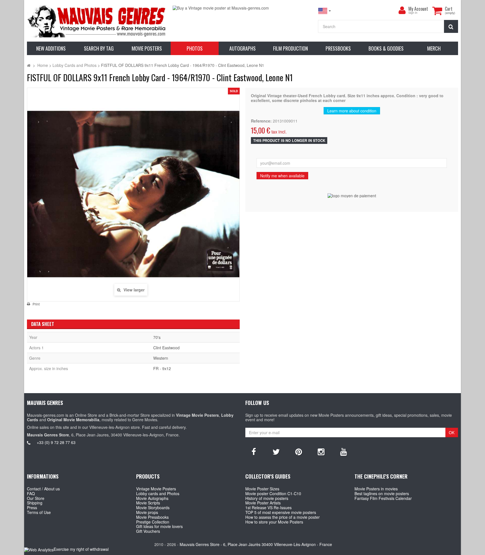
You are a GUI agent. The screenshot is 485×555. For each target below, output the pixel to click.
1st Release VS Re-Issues (268, 507)
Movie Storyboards (153, 507)
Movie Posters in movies (376, 488)
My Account (418, 8)
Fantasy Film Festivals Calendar (383, 498)
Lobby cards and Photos (157, 493)
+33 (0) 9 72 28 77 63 (56, 442)
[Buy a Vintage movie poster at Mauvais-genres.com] (242, 8)
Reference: (261, 121)
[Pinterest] (298, 451)
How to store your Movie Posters (274, 522)
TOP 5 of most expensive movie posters (280, 512)
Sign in (412, 13)
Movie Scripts (148, 503)
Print (36, 304)
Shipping (34, 503)
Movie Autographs (152, 498)
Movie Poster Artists (263, 503)
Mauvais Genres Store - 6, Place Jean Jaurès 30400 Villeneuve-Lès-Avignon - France (256, 544)
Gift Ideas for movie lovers (159, 526)
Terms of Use (39, 512)
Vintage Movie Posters (156, 488)
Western (160, 358)
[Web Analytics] (39, 549)
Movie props (147, 512)
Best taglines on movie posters (381, 493)
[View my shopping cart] (437, 10)
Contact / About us (43, 488)
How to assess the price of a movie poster (282, 517)
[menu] (402, 10)
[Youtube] (343, 451)
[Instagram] (321, 451)
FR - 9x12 (162, 368)
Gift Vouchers (148, 531)
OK (451, 432)
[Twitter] (276, 451)
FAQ (31, 493)
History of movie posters (266, 498)
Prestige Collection (152, 522)
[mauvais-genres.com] (97, 20)
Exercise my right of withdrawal (81, 549)
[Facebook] (253, 451)
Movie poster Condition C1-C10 (273, 493)
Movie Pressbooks (152, 517)
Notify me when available (282, 175)
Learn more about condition (351, 111)
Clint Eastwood (166, 347)
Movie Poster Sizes (262, 488)
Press (32, 507)
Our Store (35, 498)
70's (157, 337)
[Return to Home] (29, 65)
